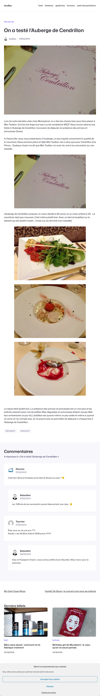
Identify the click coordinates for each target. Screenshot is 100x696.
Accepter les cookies (50, 679)
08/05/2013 (25, 554)
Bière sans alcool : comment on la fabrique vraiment (22, 646)
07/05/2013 (21, 524)
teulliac (8, 5)
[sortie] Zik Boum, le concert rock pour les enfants (70, 591)
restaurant (25, 431)
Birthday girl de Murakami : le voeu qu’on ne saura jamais (71, 646)
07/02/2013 (21, 472)
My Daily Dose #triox (15, 591)
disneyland (10, 431)
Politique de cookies (49, 692)
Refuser (50, 686)
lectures (55, 640)
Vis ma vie (9, 21)
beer (6, 640)
